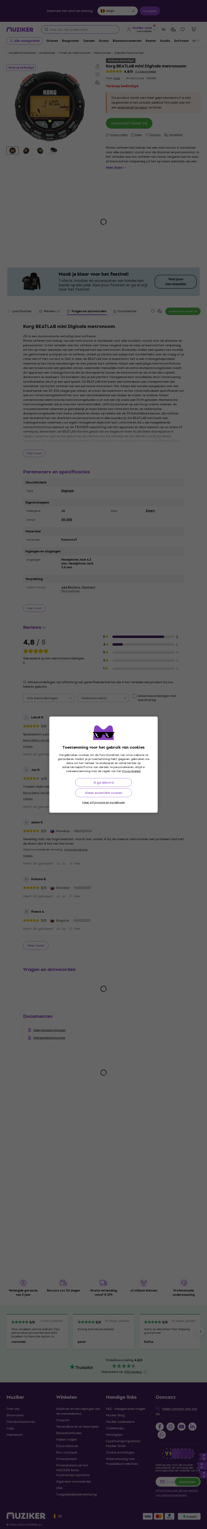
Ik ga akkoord (104, 782)
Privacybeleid (131, 771)
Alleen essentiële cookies (103, 792)
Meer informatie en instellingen (103, 802)
